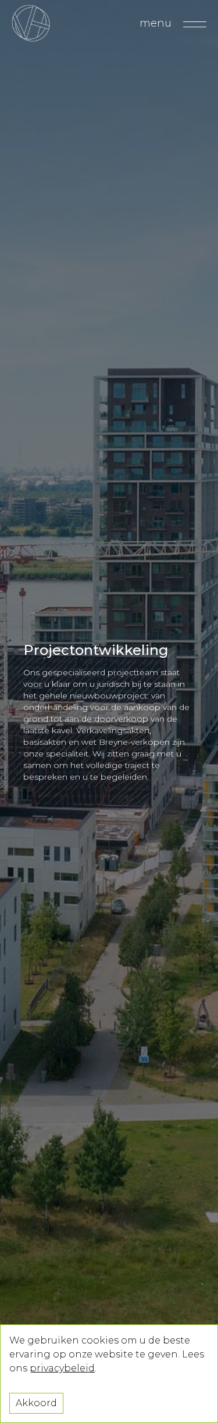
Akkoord (36, 1402)
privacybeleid (62, 1368)
